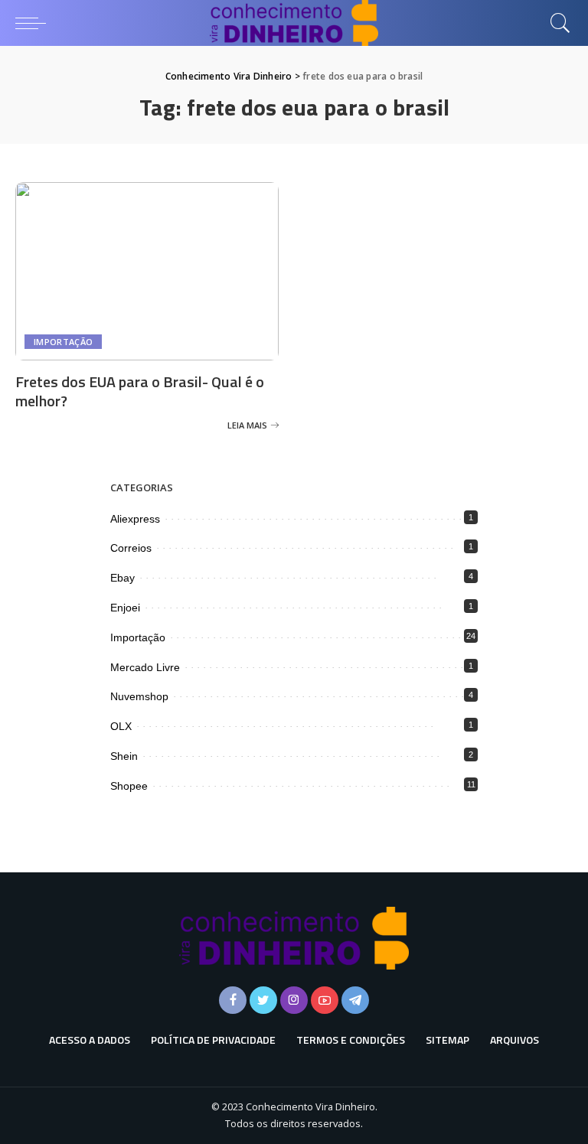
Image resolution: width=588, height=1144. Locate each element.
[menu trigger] (34, 23)
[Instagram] (294, 1000)
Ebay (122, 578)
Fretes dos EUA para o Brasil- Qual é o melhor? (139, 391)
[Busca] (557, 23)
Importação (63, 341)
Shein (124, 756)
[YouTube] (324, 1000)
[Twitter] (263, 1000)
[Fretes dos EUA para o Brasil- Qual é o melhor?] (147, 271)
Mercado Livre (145, 667)
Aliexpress (135, 519)
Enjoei (125, 607)
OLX (121, 726)
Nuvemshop (139, 696)
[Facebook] (233, 1000)
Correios (131, 548)
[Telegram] (355, 1000)
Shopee (129, 786)
